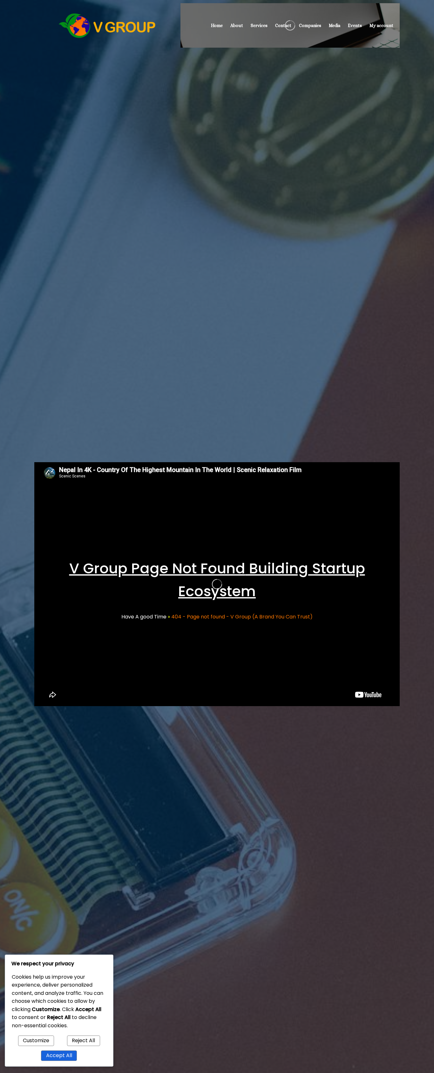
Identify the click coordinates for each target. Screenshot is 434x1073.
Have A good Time (143, 616)
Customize (36, 1040)
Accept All (59, 1055)
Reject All (83, 1040)
